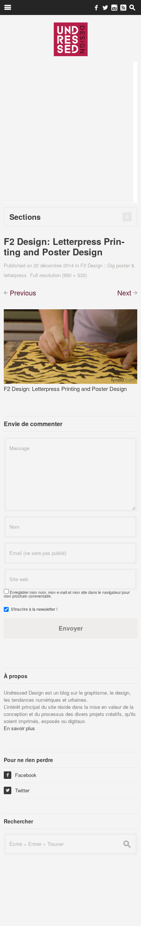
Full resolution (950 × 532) (58, 275)
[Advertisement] (70, 132)
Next (124, 292)
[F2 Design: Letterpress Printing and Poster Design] (70, 345)
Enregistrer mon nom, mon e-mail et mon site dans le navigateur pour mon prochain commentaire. (67, 594)
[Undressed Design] (71, 39)
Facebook (21, 774)
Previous (23, 292)
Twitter (17, 790)
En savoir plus (19, 728)
